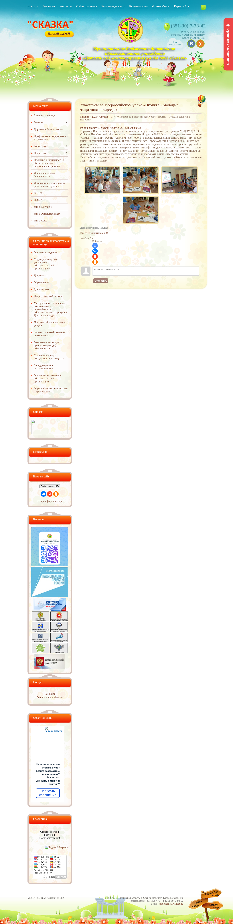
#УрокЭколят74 (90, 127)
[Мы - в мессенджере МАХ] (49, 565)
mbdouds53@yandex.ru (171, 903)
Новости (32, 6)
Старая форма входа (49, 501)
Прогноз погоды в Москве (50, 697)
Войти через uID (50, 486)
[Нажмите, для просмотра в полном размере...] (102, 166)
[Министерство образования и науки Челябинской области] (59, 620)
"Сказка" (50, 25)
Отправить (100, 280)
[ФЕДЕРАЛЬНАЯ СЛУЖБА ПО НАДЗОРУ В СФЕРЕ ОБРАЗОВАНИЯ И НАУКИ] (59, 652)
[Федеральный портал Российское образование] (40, 641)
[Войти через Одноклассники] (95, 262)
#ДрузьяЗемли (133, 127)
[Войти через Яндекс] (95, 256)
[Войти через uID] (95, 245)
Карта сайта (181, 6)
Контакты (66, 6)
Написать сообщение (47, 793)
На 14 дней (50, 694)
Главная (84, 116)
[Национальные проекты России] (49, 596)
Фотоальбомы (160, 6)
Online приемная (86, 6)
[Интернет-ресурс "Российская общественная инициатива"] (59, 641)
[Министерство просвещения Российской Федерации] (40, 620)
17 (112, 116)
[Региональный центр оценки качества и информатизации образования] (40, 652)
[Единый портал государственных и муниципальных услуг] (49, 609)
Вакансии (49, 6)
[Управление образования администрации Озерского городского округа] (59, 631)
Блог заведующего (112, 6)
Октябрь (103, 116)
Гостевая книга (138, 6)
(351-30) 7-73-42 (188, 26)
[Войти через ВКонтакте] (95, 251)
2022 (94, 116)
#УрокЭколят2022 (112, 127)
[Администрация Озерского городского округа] (40, 631)
